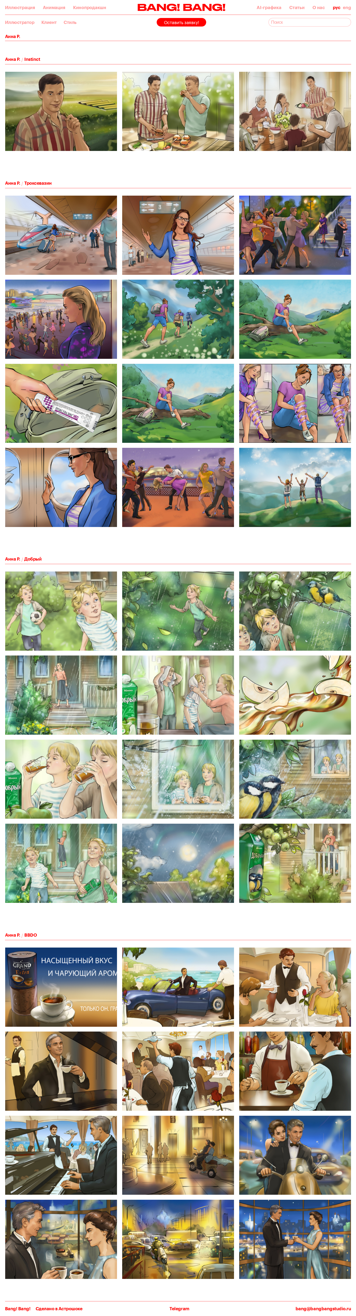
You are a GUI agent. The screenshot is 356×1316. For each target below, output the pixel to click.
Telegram (179, 1308)
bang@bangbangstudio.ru (323, 1308)
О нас (318, 7)
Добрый (33, 558)
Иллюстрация (20, 7)
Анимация (54, 7)
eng (347, 7)
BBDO (30, 935)
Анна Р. (12, 59)
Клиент (49, 22)
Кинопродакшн (89, 7)
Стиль (70, 22)
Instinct (32, 59)
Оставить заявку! (181, 21)
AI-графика (269, 7)
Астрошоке (70, 1308)
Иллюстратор (19, 22)
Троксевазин (38, 183)
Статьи (296, 7)
